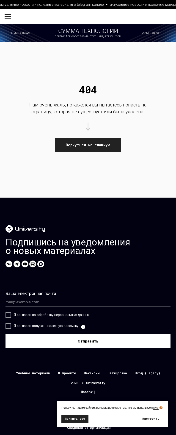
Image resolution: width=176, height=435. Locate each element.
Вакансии (92, 373)
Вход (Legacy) (147, 373)
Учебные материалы (33, 373)
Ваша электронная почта (31, 293)
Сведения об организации (89, 427)
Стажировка (117, 373)
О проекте (67, 373)
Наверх (87, 392)
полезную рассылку (62, 326)
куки (156, 407)
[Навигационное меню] (8, 16)
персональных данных (71, 315)
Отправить (88, 341)
